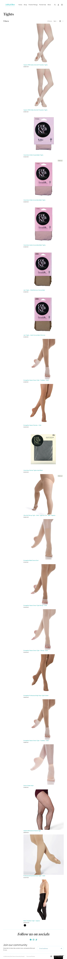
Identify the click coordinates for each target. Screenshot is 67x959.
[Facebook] (31, 940)
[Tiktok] (36, 940)
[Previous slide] (25, 764)
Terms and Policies (30, 956)
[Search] (55, 5)
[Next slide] (61, 764)
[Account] (58, 5)
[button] (55, 21)
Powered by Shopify (20, 956)
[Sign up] (61, 948)
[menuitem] (49, 5)
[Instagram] (33, 940)
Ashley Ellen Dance (11, 956)
